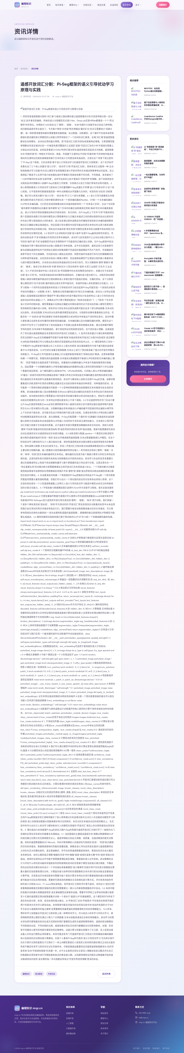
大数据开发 (71, 1028)
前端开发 (70, 1013)
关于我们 (104, 1033)
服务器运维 (71, 1033)
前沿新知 (38, 974)
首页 (49, 4)
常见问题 (146, 1048)
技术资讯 (127, 4)
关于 (138, 4)
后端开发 (70, 1018)
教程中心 (74, 4)
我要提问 (163, 4)
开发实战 (51, 974)
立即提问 (148, 378)
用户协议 (166, 1048)
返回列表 (106, 973)
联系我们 (156, 1048)
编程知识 (26, 974)
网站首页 (104, 1013)
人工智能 (70, 1023)
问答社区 (88, 4)
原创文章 (101, 4)
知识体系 (60, 4)
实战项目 (114, 4)
